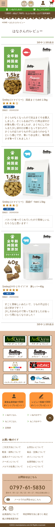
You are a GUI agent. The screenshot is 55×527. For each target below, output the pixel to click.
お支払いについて (35, 447)
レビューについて (35, 466)
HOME (4, 22)
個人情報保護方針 (10, 518)
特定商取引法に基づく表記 (35, 514)
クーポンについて (10, 461)
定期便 (8, 428)
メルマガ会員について (12, 466)
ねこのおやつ (35, 421)
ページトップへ (50, 418)
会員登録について (35, 461)
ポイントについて (35, 457)
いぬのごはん (11, 415)
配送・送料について (11, 452)
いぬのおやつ (35, 415)
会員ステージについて (12, 457)
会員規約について (10, 514)
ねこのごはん (11, 421)
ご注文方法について (11, 447)
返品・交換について (36, 452)
